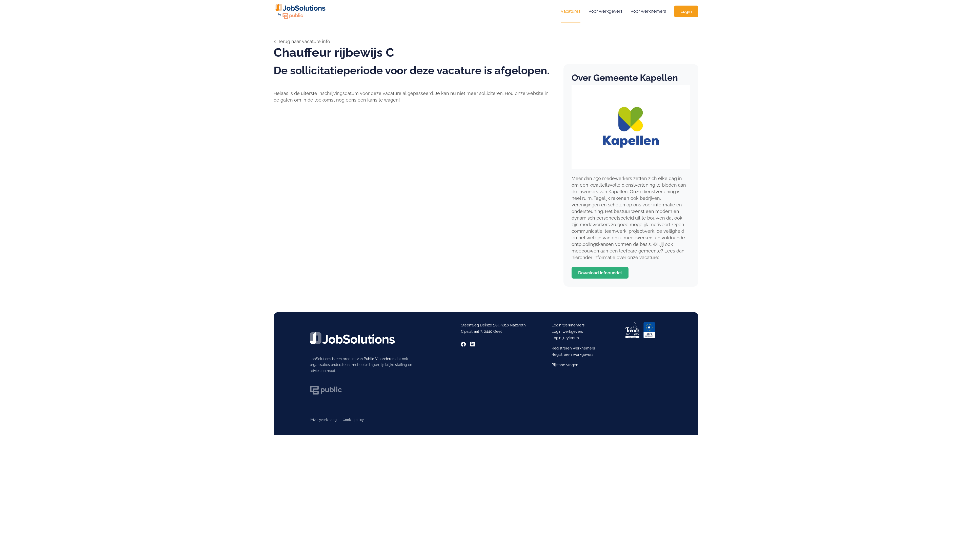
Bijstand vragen (565, 365)
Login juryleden (565, 338)
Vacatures (570, 11)
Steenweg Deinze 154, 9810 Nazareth (493, 325)
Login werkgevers (567, 331)
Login (686, 11)
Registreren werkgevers (572, 354)
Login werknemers (568, 325)
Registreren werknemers (573, 348)
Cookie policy (353, 420)
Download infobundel (600, 272)
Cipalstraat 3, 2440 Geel (481, 331)
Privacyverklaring (323, 420)
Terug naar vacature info (304, 41)
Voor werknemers (648, 11)
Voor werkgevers (605, 11)
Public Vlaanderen (379, 359)
